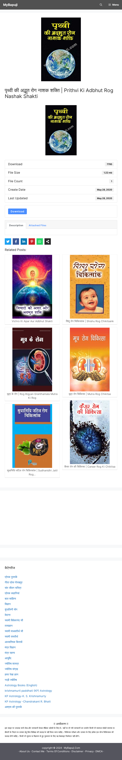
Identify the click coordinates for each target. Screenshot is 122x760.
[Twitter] (8, 241)
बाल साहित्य (10, 598)
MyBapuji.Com (72, 747)
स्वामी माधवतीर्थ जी (14, 631)
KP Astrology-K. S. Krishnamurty (25, 696)
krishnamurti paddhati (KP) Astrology (28, 690)
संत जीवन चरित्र (13, 587)
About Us (24, 751)
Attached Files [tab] (37, 225)
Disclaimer (77, 751)
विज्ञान (8, 604)
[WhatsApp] (40, 241)
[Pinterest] (32, 241)
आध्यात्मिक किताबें (13, 642)
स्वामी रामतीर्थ (11, 636)
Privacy (89, 751)
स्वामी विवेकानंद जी (14, 620)
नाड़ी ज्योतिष (11, 679)
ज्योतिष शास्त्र (12, 663)
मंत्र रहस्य (10, 652)
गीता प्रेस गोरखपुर (13, 582)
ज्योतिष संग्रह (11, 669)
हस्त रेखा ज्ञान (11, 674)
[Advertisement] (61, 517)
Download (17, 211)
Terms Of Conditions (58, 751)
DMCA (99, 751)
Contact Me (38, 751)
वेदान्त (7, 614)
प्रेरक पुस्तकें (11, 577)
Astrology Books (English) (21, 685)
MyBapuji (10, 5)
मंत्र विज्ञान (10, 647)
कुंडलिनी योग (11, 609)
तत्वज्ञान (9, 625)
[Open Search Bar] (101, 5)
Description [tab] (16, 225)
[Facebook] (16, 241)
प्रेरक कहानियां (12, 593)
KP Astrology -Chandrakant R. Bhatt (28, 701)
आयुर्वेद (8, 658)
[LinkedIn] (24, 241)
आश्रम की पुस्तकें (13, 707)
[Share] (47, 241)
